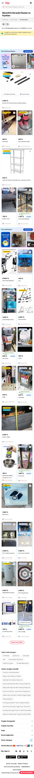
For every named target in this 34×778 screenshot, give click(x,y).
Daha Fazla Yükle (17, 642)
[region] (17, 61)
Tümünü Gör (28, 51)
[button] (3, 3)
